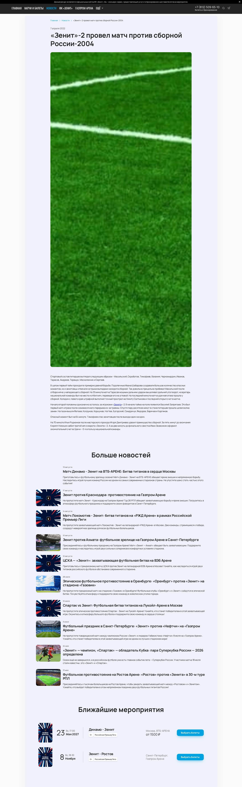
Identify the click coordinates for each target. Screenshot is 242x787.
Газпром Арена (84, 8)
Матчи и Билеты (34, 8)
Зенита (117, 404)
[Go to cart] (229, 8)
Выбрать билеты (190, 732)
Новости (51, 8)
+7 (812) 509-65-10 (207, 7)
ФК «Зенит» (66, 8)
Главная (17, 8)
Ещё (98, 8)
